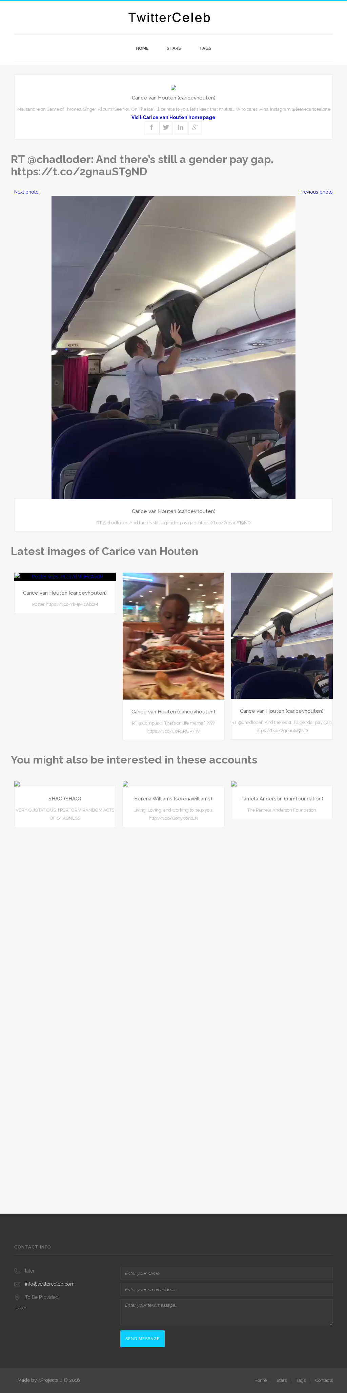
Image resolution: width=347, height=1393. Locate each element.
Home (142, 48)
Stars (174, 48)
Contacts (324, 1380)
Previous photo (316, 192)
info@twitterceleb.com (50, 1284)
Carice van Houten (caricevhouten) (174, 98)
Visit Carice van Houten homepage (173, 117)
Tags (205, 48)
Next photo (26, 192)
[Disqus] (173, 918)
